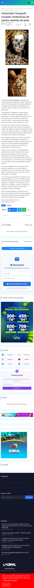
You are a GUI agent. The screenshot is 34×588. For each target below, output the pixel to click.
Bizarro (12, 8)
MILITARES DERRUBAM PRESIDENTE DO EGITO (15, 552)
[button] (28, 3)
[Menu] (2, 2)
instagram (10, 359)
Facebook (13, 209)
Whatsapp (24, 210)
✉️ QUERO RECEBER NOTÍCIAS (17, 284)
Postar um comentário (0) (17, 248)
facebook (10, 354)
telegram (26, 364)
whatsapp (26, 354)
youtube (26, 359)
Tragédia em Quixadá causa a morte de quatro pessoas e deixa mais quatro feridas (15, 539)
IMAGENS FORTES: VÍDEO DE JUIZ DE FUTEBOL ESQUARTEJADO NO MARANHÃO (15, 546)
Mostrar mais (28, 225)
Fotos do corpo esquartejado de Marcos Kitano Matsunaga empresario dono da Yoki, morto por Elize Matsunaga (17, 525)
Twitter (20, 210)
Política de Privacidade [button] (10, 580)
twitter (10, 364)
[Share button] (29, 210)
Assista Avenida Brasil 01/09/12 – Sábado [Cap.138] (16, 533)
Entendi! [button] (6, 585)
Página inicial (5, 8)
